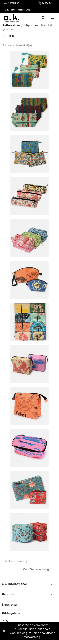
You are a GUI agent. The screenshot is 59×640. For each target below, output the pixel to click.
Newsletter (9, 604)
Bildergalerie (11, 613)
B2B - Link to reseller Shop (18, 9)
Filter (9, 36)
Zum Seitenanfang (38, 569)
